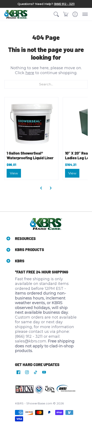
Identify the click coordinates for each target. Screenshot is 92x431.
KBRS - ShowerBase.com (33, 403)
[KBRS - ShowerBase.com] (16, 14)
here (29, 72)
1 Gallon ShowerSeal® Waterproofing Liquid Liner (30, 155)
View (14, 173)
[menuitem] (56, 14)
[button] (56, 14)
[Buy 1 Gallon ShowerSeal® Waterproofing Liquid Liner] (31, 124)
